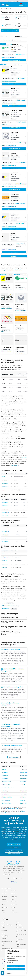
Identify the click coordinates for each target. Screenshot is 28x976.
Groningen (4, 907)
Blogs (17, 922)
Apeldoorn (14, 904)
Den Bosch (6, 608)
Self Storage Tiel (15, 465)
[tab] (6, 40)
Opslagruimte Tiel (5, 512)
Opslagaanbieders (6, 924)
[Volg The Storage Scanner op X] (19, 878)
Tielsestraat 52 (23, 791)
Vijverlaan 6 (22, 797)
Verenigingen (19, 924)
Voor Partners (20, 927)
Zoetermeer (14, 913)
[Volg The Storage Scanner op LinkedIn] (9, 878)
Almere (3, 904)
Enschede (14, 893)
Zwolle (13, 907)
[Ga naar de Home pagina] (5, 4)
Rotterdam (4, 893)
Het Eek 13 (22, 784)
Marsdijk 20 (22, 800)
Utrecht (3, 899)
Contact (3, 933)
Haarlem (13, 891)
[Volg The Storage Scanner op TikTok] (11, 878)
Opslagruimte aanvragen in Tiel (10, 30)
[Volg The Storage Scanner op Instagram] (14, 878)
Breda (13, 899)
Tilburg (3, 910)
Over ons (4, 930)
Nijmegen (14, 896)
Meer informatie (13, 757)
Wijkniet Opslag (5, 534)
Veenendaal (6, 605)
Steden (6, 8)
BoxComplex (18, 270)
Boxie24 (11, 270)
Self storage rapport (21, 935)
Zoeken (3, 938)
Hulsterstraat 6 (23, 794)
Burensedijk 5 (23, 803)
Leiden (13, 910)
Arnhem (3, 913)
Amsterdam (4, 891)
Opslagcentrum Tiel (7, 797)
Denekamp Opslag (6, 803)
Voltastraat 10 (23, 781)
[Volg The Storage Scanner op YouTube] (16, 878)
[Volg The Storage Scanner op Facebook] (6, 878)
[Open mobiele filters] (2, 973)
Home (3, 922)
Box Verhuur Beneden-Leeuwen (8, 528)
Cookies (18, 941)
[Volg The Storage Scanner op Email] (21, 878)
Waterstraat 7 (23, 787)
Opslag (3, 945)
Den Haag (4, 896)
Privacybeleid (19, 939)
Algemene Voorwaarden (21, 945)
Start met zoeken (13, 844)
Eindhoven (4, 902)
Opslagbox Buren (6, 794)
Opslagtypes (4, 935)
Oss (4, 603)
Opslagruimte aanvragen (13, 60)
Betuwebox (4, 567)
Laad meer (14, 256)
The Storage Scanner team (11, 808)
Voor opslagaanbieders (21, 931)
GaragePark (4, 270)
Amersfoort (14, 902)
